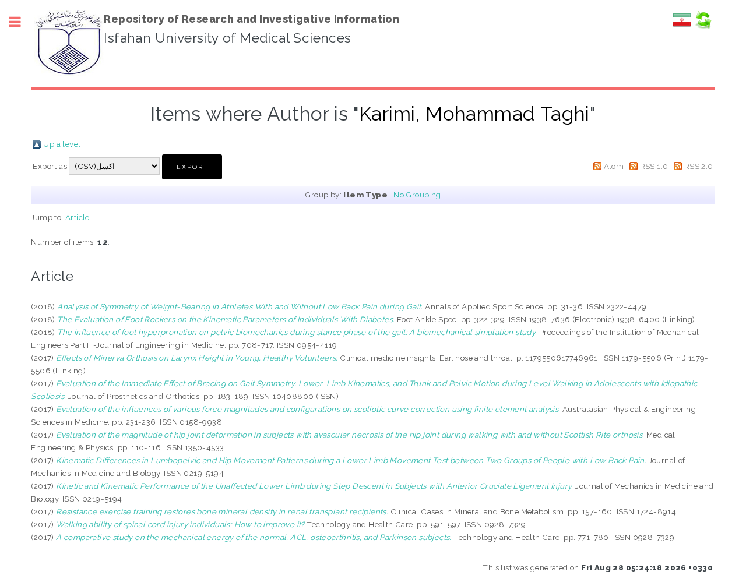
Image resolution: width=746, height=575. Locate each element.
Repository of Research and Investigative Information (251, 19)
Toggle (21, 22)
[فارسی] (682, 26)
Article (77, 217)
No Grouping (417, 194)
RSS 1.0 (654, 166)
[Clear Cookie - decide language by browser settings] (703, 26)
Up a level (61, 144)
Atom (614, 166)
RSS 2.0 (698, 166)
